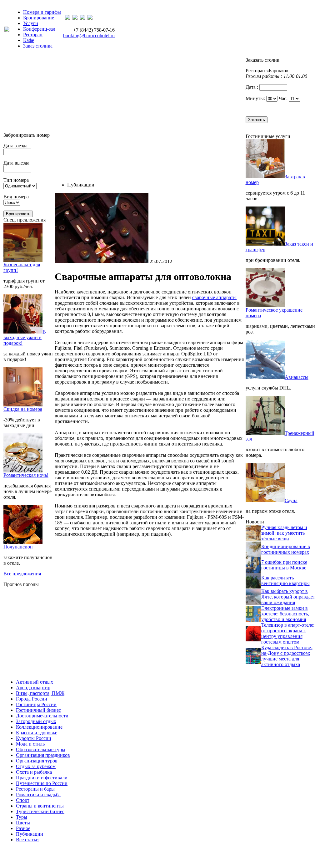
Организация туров (37, 760)
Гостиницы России (36, 704)
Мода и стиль (30, 744)
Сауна (291, 500)
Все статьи (27, 839)
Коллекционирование (39, 727)
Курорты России (33, 738)
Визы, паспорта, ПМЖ (40, 693)
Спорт (22, 800)
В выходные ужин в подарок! (24, 337)
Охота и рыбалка (34, 772)
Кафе (28, 40)
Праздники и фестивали (42, 777)
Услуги (30, 23)
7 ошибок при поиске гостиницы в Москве (284, 564)
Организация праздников (43, 755)
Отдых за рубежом (36, 766)
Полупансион (18, 546)
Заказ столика (37, 45)
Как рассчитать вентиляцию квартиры (285, 580)
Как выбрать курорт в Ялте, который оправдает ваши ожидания (288, 597)
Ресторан (32, 34)
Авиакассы (296, 377)
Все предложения (22, 573)
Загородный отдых (36, 721)
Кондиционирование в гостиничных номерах (285, 549)
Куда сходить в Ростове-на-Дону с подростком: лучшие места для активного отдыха (286, 656)
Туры (21, 817)
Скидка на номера (22, 409)
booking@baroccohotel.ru (89, 35)
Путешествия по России (42, 783)
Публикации (29, 834)
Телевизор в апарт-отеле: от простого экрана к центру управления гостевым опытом (287, 633)
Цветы (23, 822)
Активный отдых (34, 682)
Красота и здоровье (36, 732)
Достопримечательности (42, 715)
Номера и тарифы (42, 12)
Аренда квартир (33, 687)
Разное (23, 828)
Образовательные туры (40, 749)
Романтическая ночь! (25, 475)
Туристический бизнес (40, 811)
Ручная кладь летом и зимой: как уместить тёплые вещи (284, 533)
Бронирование (38, 17)
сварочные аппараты (214, 297)
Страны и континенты (40, 805)
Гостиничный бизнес (38, 710)
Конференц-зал (39, 29)
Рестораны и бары (35, 789)
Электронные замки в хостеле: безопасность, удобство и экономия (285, 613)
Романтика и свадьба (38, 794)
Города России (31, 698)
